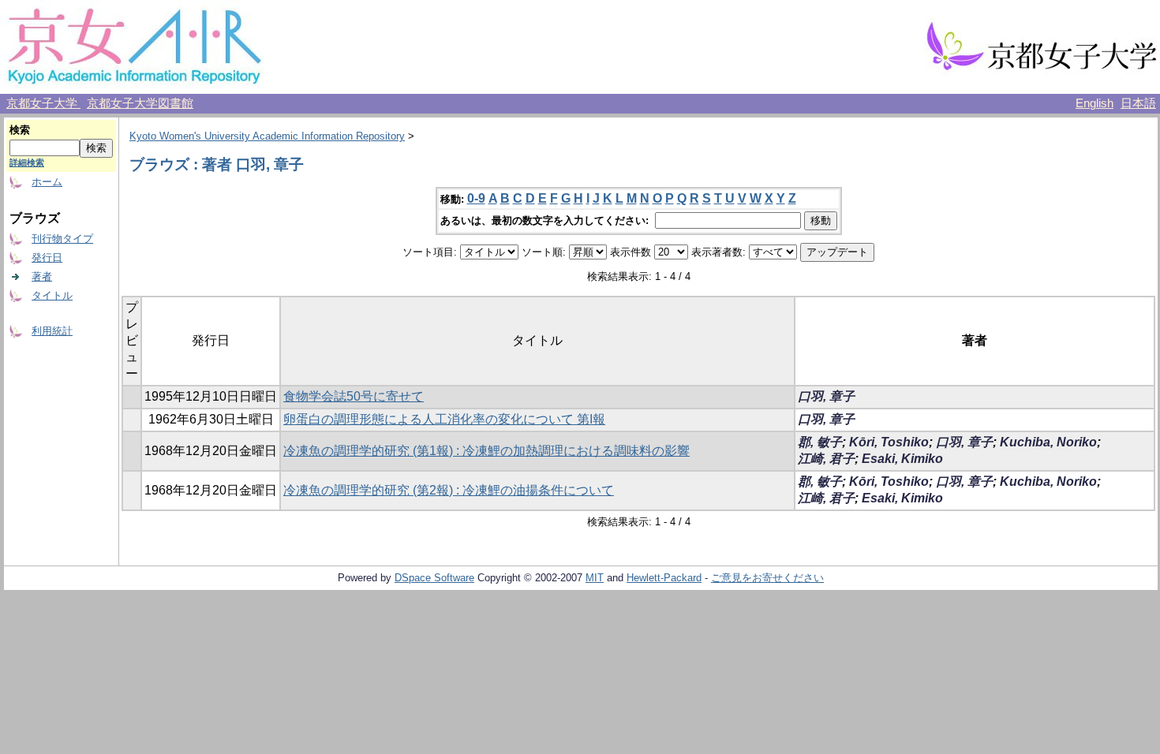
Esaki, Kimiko (902, 458)
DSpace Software (434, 578)
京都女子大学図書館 (140, 103)
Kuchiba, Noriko (1048, 442)
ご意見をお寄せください (767, 578)
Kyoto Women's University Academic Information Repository (267, 136)
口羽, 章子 (826, 396)
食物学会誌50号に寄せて (353, 396)
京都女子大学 (43, 103)
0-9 (476, 198)
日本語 (1138, 103)
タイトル (52, 295)
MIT (595, 578)
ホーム (47, 182)
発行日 (47, 257)
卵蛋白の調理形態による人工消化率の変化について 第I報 (444, 419)
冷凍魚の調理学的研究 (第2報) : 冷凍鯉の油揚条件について (448, 490)
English (1094, 103)
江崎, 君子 (826, 458)
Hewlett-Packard (664, 578)
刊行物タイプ (62, 238)
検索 (19, 130)
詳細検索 (26, 162)
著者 (42, 276)
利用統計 (52, 331)
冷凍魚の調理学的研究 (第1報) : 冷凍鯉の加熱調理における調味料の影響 (486, 450)
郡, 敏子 (820, 442)
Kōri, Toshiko (889, 442)
